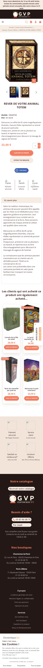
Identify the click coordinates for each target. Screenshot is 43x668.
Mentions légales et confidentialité (21, 598)
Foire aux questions (21, 602)
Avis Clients (37, 334)
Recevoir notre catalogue (21, 488)
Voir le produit (12, 347)
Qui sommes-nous (21, 617)
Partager (22, 170)
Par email (17, 525)
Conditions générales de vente (21, 595)
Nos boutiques (21, 620)
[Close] (35, 324)
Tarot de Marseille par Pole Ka (11, 389)
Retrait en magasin (21, 160)
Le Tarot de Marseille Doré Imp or (31, 339)
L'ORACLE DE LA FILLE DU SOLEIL (11, 338)
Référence (7, 279)
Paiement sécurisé (21, 606)
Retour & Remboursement (21, 628)
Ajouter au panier (21, 153)
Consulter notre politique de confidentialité (15, 658)
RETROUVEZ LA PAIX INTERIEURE (31, 389)
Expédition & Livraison (21, 624)
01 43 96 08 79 (23, 519)
